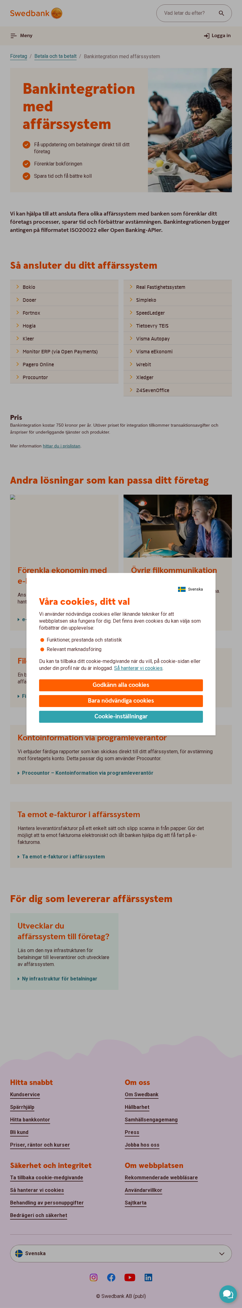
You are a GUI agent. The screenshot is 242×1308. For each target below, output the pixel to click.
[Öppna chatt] (228, 1294)
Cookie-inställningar (121, 717)
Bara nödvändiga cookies (121, 701)
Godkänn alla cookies (121, 685)
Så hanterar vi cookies (138, 668)
